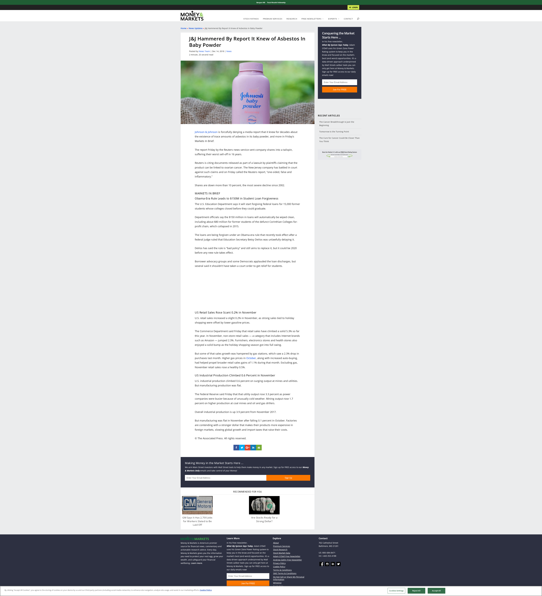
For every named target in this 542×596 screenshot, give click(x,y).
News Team (204, 51)
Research (292, 19)
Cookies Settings (396, 590)
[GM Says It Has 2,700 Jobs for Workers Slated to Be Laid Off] (197, 505)
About (276, 542)
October (251, 358)
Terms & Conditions (282, 570)
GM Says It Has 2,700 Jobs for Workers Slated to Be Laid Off (197, 521)
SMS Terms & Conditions (284, 573)
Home (183, 28)
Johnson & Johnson (206, 132)
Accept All (436, 590)
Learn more (196, 563)
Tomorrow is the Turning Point (334, 131)
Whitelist (277, 582)
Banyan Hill (260, 2)
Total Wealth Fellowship (276, 2)
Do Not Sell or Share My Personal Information (288, 578)
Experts (332, 19)
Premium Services (272, 19)
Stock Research (280, 549)
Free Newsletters (311, 19)
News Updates (196, 28)
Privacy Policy (279, 563)
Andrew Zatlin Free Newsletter (287, 560)
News (229, 51)
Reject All (416, 590)
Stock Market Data (281, 553)
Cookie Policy (279, 566)
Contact (348, 19)
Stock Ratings (251, 19)
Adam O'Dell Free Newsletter (286, 556)
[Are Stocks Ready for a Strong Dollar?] (264, 505)
